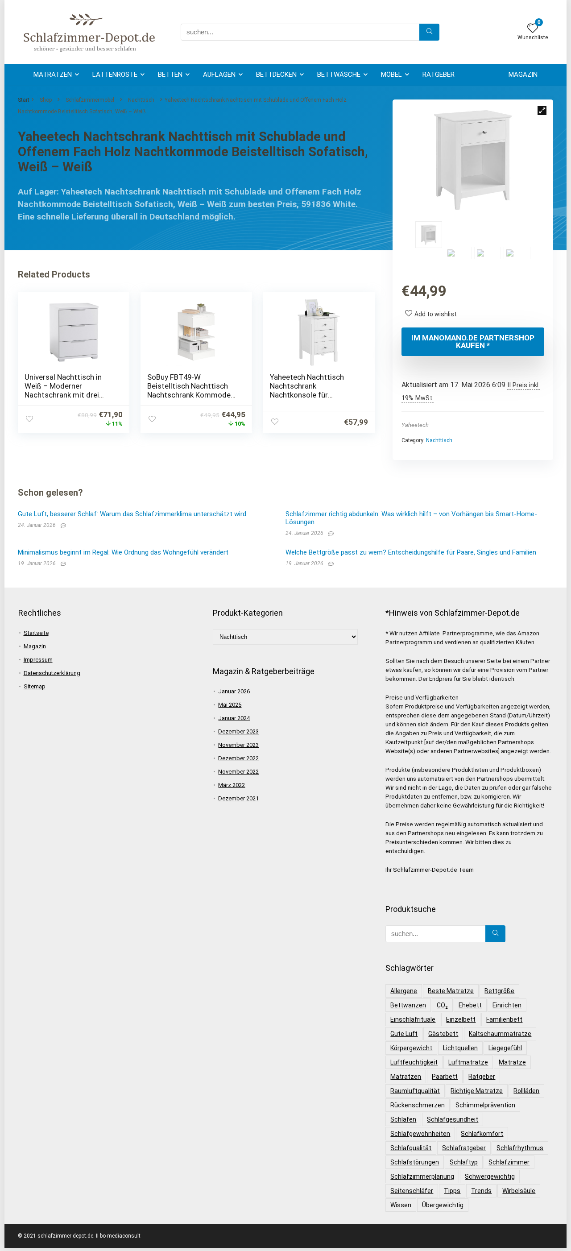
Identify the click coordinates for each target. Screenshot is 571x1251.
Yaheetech (415, 425)
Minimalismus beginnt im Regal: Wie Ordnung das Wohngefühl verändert (123, 552)
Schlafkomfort (482, 1133)
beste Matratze (451, 990)
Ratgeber (438, 74)
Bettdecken (276, 74)
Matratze (512, 1062)
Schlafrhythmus (520, 1148)
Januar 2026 (234, 691)
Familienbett (504, 1019)
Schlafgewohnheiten (420, 1133)
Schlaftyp (464, 1162)
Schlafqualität (410, 1148)
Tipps (452, 1190)
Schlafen (403, 1119)
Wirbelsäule (518, 1190)
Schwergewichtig (490, 1176)
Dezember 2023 (238, 731)
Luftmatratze (468, 1062)
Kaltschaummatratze (500, 1033)
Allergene (403, 990)
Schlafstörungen (414, 1162)
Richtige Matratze (477, 1090)
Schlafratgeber (464, 1148)
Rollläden (526, 1090)
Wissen (400, 1205)
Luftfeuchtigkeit (414, 1062)
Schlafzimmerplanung (422, 1176)
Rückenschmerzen (417, 1105)
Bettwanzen (408, 1005)
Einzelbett (461, 1019)
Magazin (523, 74)
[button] (542, 110)
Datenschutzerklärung (52, 673)
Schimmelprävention (485, 1105)
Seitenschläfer (411, 1190)
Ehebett (470, 1005)
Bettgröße (499, 990)
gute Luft (404, 1033)
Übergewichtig (442, 1205)
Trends (481, 1190)
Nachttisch (141, 100)
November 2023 (238, 744)
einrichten (506, 1005)
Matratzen (52, 74)
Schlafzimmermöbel (90, 100)
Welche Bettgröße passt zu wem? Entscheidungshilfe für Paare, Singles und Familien (411, 552)
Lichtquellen (460, 1048)
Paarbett (445, 1076)
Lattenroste (114, 74)
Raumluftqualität (415, 1090)
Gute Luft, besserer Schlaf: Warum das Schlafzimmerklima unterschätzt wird (132, 514)
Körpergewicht (411, 1048)
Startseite (36, 633)
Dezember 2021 (238, 798)
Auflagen (219, 74)
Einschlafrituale (412, 1019)
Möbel (391, 74)
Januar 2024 (234, 718)
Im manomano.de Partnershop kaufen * (472, 341)
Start (23, 100)
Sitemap (35, 686)
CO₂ (442, 1005)
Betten (170, 74)
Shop (46, 100)
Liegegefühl (505, 1048)
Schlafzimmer (509, 1162)
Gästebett (443, 1033)
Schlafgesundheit (452, 1119)
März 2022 (231, 785)
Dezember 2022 (238, 758)
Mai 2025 (229, 704)
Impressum (38, 659)
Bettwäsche (338, 74)
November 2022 (238, 771)
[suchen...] (429, 32)
